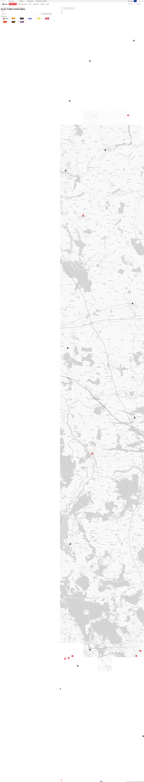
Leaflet (128, 781)
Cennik (30, 4)
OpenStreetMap (133, 781)
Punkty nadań (36, 4)
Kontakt (47, 4)
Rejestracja (130, 3)
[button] (67, 348)
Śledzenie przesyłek (23, 4)
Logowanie (138, 3)
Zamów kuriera (13, 3)
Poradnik (42, 4)
